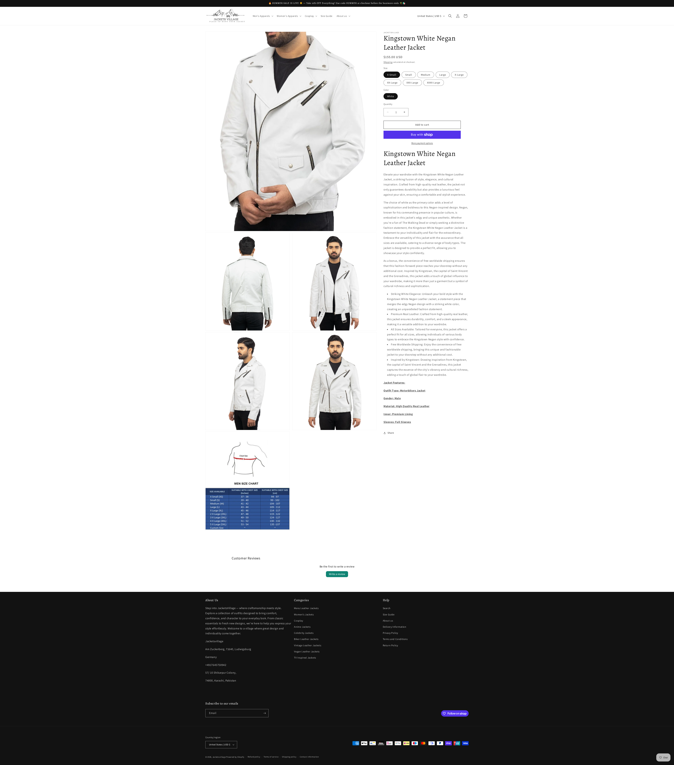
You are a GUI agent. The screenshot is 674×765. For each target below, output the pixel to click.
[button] (263, 16)
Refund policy (254, 757)
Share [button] (391, 432)
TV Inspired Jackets (305, 657)
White (390, 96)
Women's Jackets (304, 614)
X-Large (459, 74)
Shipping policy (289, 757)
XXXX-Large (433, 82)
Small (408, 74)
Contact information (309, 757)
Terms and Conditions (395, 639)
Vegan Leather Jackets (307, 651)
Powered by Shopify (235, 757)
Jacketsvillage (219, 757)
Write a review (337, 574)
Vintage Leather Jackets (307, 645)
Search (387, 608)
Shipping (388, 62)
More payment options (422, 143)
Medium (425, 74)
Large (442, 74)
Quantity (388, 104)
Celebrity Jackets (303, 632)
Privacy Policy (390, 632)
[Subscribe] (264, 713)
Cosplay (298, 620)
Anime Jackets (302, 626)
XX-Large (392, 82)
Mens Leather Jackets (306, 608)
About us (388, 620)
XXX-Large (412, 82)
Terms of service (271, 757)
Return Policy (390, 645)
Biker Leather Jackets (306, 639)
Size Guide (389, 614)
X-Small (391, 74)
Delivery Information (394, 626)
